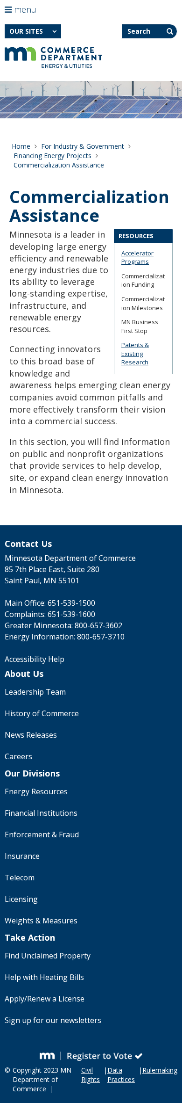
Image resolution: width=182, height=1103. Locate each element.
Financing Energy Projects (52, 155)
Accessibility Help (34, 659)
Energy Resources (36, 791)
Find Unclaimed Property (48, 956)
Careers (18, 756)
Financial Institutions (41, 813)
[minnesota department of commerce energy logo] (53, 57)
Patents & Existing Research (135, 353)
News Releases (31, 735)
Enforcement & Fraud (42, 834)
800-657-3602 (98, 625)
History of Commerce (42, 713)
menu (24, 9)
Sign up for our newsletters (53, 1020)
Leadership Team (35, 692)
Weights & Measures (41, 920)
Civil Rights (90, 1075)
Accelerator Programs (137, 257)
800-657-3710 (101, 636)
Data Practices (121, 1075)
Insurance (22, 856)
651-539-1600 (71, 614)
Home (21, 146)
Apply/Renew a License (44, 999)
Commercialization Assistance (59, 164)
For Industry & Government (82, 146)
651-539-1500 (71, 603)
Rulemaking (159, 1070)
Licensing (21, 899)
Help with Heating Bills (44, 977)
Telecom (20, 877)
